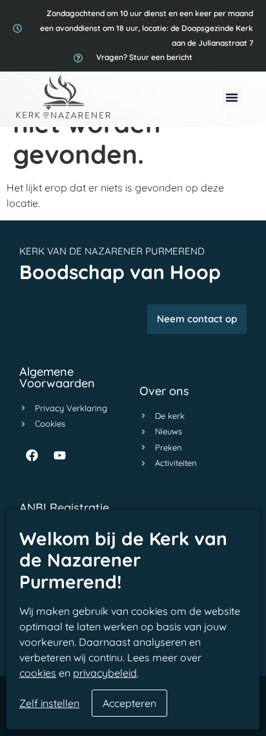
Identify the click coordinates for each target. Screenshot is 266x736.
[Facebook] (31, 455)
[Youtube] (59, 455)
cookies (37, 672)
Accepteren (129, 703)
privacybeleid (105, 672)
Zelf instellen (49, 703)
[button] (231, 97)
